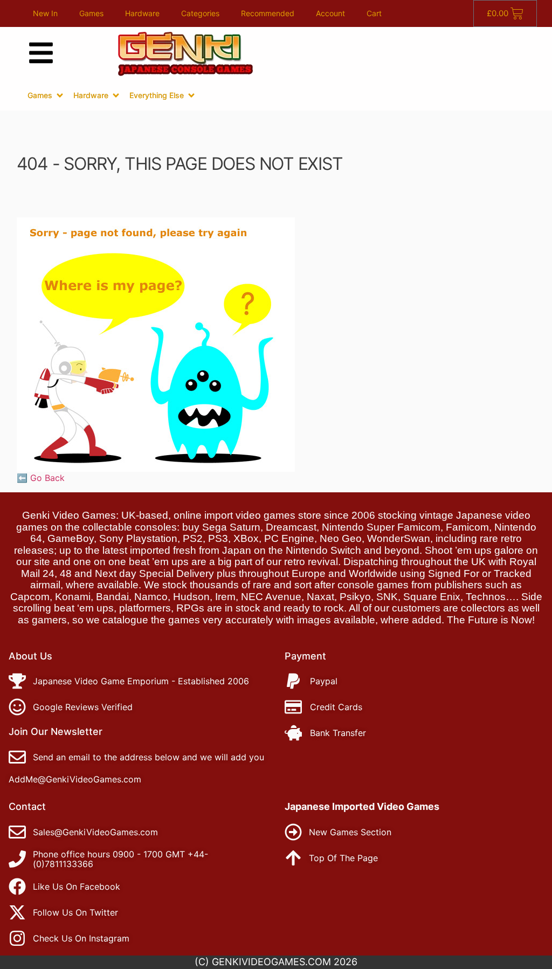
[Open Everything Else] (191, 95)
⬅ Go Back (41, 477)
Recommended (267, 13)
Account (330, 13)
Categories (200, 13)
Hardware (142, 13)
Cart (374, 13)
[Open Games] (60, 95)
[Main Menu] (40, 52)
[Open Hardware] (116, 95)
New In (45, 13)
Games (91, 13)
